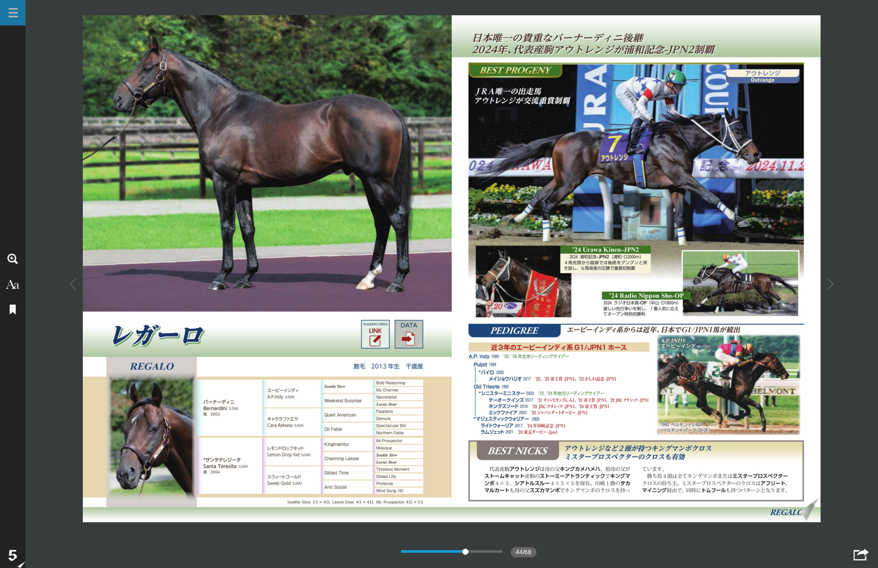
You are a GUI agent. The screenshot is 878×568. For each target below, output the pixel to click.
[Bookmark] (12, 309)
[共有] (861, 554)
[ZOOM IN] (12, 259)
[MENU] (12, 12)
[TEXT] (12, 284)
